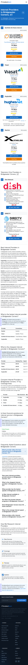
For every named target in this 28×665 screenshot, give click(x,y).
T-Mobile (16, 638)
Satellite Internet (5, 638)
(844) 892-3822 (14, 207)
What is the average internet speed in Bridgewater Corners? (13, 510)
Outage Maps (4, 659)
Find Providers (22, 600)
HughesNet (4, 339)
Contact (16, 655)
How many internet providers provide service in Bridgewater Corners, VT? (11, 477)
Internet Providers (5, 625)
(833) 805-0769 (14, 86)
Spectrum (17, 632)
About (16, 651)
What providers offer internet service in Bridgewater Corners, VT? (13, 516)
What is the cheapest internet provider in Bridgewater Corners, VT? (12, 483)
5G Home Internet (20, 42)
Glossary (3, 655)
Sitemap (3, 661)
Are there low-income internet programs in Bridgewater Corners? (13, 500)
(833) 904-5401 (14, 53)
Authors (16, 653)
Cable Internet (4, 632)
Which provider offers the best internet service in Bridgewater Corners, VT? (11, 451)
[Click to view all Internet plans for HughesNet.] (13, 101)
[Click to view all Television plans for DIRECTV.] (12, 219)
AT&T (16, 630)
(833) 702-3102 (14, 238)
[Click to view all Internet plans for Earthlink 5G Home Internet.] (13, 36)
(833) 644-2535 (14, 117)
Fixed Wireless (7, 42)
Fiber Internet (4, 627)
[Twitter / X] (19, 661)
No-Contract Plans (5, 640)
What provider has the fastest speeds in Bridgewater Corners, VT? (13, 490)
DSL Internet (4, 634)
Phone (16, 75)
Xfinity (16, 627)
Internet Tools (4, 653)
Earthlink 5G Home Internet (8, 336)
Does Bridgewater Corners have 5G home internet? (13, 505)
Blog (2, 651)
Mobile (13, 42)
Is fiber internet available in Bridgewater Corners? (10, 495)
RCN (16, 640)
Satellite (12, 75)
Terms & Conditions (8, 618)
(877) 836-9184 (14, 156)
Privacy (3, 618)
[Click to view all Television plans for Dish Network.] (12, 185)
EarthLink (17, 625)
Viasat (2, 334)
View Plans (14, 56)
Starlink (3, 331)
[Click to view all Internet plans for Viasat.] (13, 70)
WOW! (16, 642)
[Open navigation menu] (26, 2)
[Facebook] (16, 661)
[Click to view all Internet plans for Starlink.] (13, 137)
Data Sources (4, 657)
